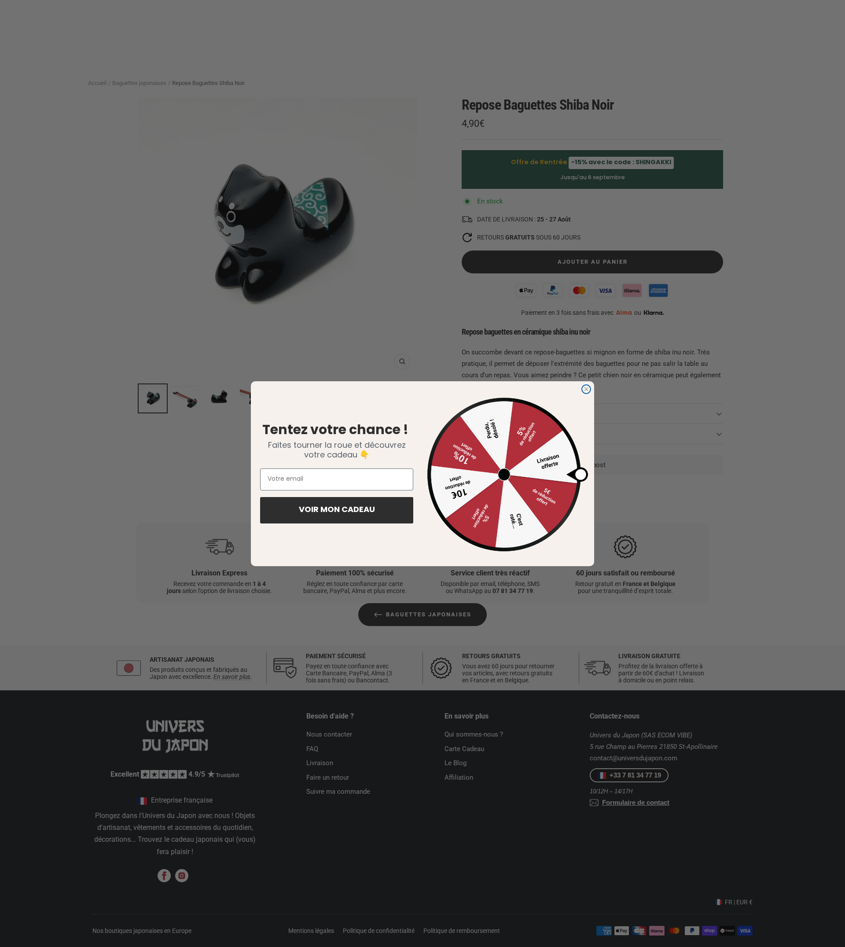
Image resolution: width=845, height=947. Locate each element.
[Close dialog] (586, 389)
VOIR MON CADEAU (337, 510)
